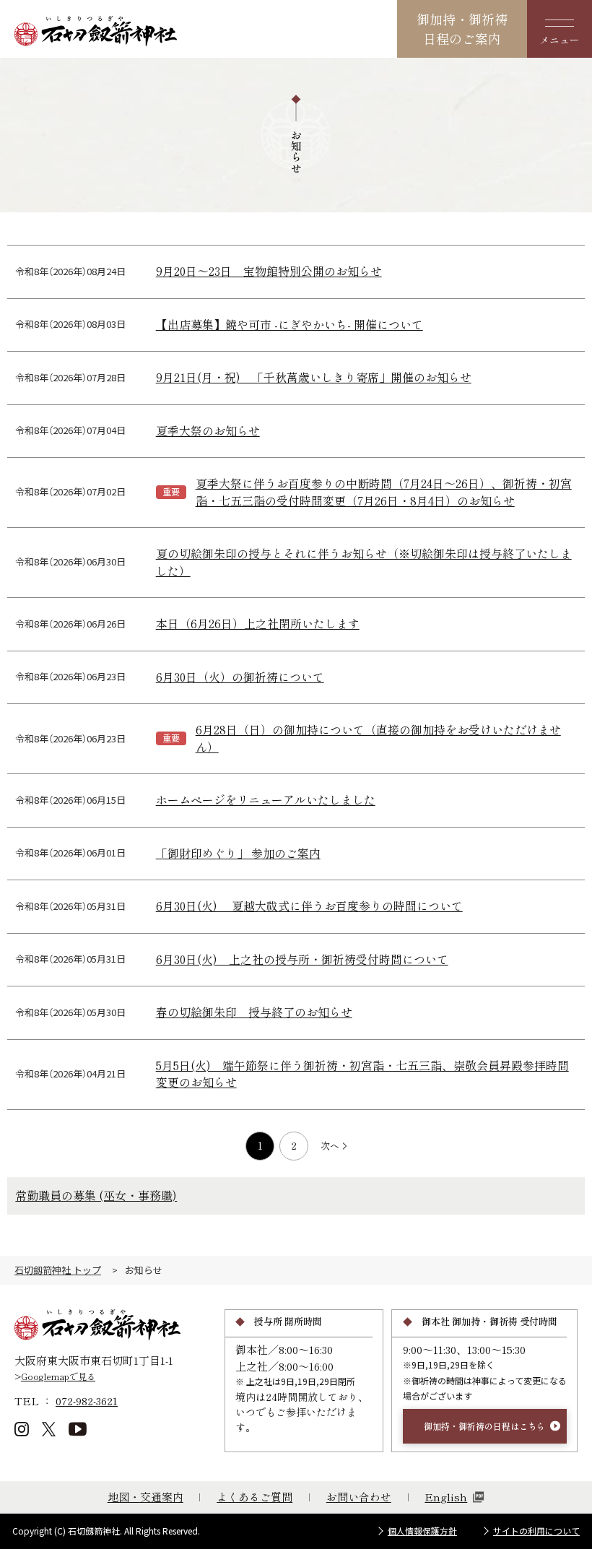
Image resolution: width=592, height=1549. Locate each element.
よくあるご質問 (254, 1496)
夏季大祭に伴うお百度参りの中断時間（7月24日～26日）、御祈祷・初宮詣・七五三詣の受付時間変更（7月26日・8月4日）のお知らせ (384, 492)
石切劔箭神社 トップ (57, 1270)
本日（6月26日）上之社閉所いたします (258, 623)
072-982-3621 (87, 1400)
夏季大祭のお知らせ (208, 430)
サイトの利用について (536, 1530)
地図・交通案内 (145, 1496)
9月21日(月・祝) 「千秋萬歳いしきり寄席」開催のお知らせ (313, 377)
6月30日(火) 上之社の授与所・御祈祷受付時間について (302, 959)
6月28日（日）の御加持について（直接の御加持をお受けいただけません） (378, 738)
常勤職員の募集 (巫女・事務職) (96, 1195)
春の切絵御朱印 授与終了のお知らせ (254, 1012)
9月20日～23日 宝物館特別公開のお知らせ (269, 271)
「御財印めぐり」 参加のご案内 (238, 853)
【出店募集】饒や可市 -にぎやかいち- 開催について (289, 324)
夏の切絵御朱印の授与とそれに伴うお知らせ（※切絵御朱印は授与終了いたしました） (364, 562)
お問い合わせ (358, 1496)
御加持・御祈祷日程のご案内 (462, 28)
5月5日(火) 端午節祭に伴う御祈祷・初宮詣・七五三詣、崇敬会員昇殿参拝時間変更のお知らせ (362, 1074)
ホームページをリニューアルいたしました (265, 799)
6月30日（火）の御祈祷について (240, 677)
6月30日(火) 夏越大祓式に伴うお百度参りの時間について (309, 906)
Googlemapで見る (58, 1376)
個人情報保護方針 (422, 1530)
